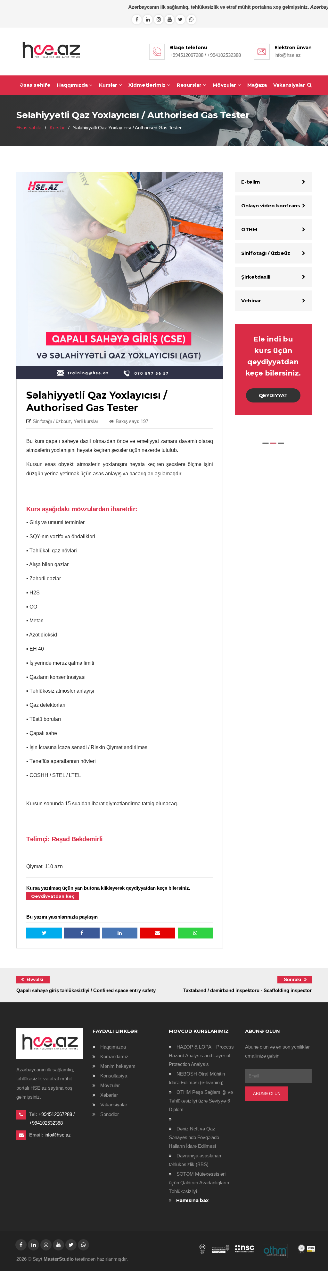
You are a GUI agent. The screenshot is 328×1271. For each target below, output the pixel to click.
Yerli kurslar (86, 421)
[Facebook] (137, 19)
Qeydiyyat (273, 395)
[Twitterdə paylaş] (44, 933)
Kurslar (108, 85)
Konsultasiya (113, 1075)
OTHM (249, 229)
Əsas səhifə (35, 85)
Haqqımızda (72, 85)
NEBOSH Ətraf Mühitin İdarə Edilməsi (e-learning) (197, 1078)
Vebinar (251, 301)
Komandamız (114, 1056)
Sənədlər (109, 1114)
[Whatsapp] (147, 19)
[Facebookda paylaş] (82, 933)
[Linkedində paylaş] (119, 933)
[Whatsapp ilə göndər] (195, 933)
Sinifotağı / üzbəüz (265, 253)
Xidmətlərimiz (147, 85)
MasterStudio (59, 1259)
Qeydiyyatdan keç (52, 896)
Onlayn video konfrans (270, 206)
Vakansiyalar (289, 85)
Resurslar (189, 85)
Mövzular (224, 85)
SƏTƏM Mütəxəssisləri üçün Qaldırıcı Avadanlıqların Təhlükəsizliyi (199, 1182)
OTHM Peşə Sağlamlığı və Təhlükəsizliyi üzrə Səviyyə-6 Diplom (201, 1100)
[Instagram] (158, 19)
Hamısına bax (192, 1200)
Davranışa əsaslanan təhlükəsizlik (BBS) (195, 1160)
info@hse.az (288, 55)
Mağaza (257, 85)
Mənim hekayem (117, 1066)
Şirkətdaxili (255, 277)
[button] (265, 443)
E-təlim (250, 182)
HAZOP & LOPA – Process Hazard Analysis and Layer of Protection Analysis (201, 1055)
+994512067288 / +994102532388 (205, 55)
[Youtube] (169, 19)
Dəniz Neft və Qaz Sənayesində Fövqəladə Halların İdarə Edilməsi (194, 1137)
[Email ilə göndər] (157, 933)
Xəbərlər (109, 1095)
